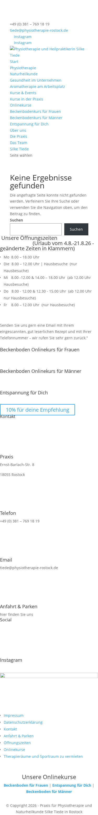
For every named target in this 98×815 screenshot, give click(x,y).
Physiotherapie (23, 67)
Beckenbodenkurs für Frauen (35, 111)
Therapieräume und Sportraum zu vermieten (43, 756)
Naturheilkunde (24, 73)
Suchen (16, 220)
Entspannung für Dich (29, 123)
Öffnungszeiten (17, 742)
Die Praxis (18, 136)
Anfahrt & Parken (19, 735)
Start (14, 61)
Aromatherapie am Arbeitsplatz (37, 86)
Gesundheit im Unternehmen (35, 80)
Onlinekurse (20, 105)
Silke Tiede (19, 148)
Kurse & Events (23, 92)
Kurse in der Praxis (26, 99)
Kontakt (10, 729)
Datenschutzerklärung (23, 722)
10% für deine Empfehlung (37, 409)
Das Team (18, 142)
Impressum (14, 715)
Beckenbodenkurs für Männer (36, 117)
